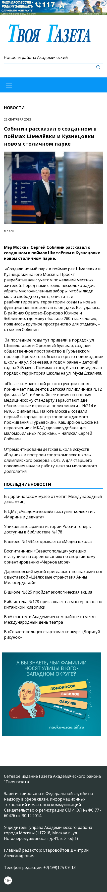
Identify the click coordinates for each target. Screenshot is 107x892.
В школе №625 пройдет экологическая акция (48, 592)
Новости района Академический (36, 57)
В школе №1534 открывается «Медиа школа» (48, 541)
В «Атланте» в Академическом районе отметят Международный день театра (50, 619)
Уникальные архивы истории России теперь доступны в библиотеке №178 (47, 529)
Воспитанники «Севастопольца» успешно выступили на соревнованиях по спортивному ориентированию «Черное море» (49, 556)
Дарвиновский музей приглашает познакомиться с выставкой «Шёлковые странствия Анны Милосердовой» (53, 577)
